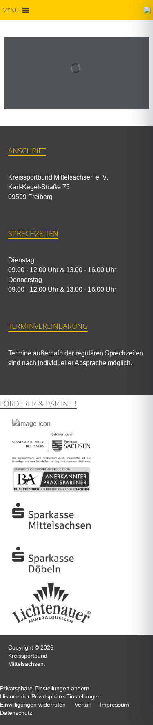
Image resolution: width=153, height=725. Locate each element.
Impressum (114, 704)
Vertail (83, 704)
